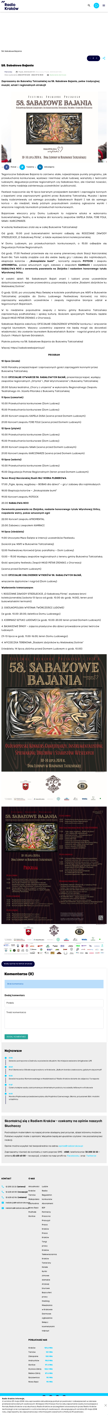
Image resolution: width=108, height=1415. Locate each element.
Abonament (47, 1204)
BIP (43, 1208)
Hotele (45, 1267)
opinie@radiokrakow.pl (71, 1146)
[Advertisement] (54, 31)
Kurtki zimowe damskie (46, 1276)
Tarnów (32, 1195)
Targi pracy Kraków (45, 1246)
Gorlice (31, 1216)
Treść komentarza (16, 1013)
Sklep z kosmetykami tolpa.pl (48, 1326)
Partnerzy (46, 1212)
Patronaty (8, 72)
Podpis (10, 1003)
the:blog (46, 1301)
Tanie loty (46, 1263)
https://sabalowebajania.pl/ (28, 348)
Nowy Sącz (33, 1208)
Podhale (32, 1212)
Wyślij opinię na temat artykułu (18, 964)
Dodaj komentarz (16, 1037)
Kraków (31, 1191)
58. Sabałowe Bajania (11, 51)
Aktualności (33, 1187)
